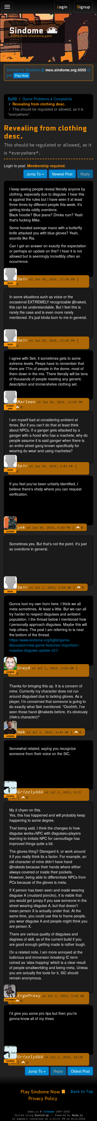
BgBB (12, 98)
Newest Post (62, 173)
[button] (10, 283)
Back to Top (82, 1091)
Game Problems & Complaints (47, 98)
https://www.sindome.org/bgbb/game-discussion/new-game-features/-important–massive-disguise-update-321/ (44, 645)
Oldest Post (80, 1071)
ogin (62, 7)
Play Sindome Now (40, 1091)
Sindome (26, 30)
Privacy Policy (42, 1098)
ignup (83, 7)
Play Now (21, 75)
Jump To (34, 173)
